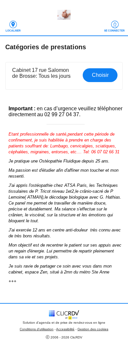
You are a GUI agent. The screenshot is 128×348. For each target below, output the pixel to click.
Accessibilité (65, 329)
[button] (64, 76)
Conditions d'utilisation (36, 329)
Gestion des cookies (92, 329)
